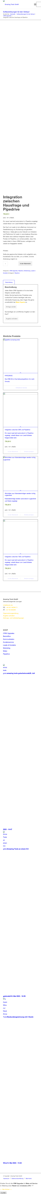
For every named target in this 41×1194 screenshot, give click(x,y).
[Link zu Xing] (36, 1176)
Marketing (6, 648)
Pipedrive (20, 270)
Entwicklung (27, 270)
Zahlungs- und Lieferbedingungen (13, 618)
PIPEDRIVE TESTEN (21, 388)
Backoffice (7, 636)
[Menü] (35, 4)
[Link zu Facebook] (33, 1176)
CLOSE (3, 1193)
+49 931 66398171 (12, 607)
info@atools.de (8, 605)
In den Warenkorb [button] (13, 451)
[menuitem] (6, 1178)
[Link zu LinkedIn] (29, 1176)
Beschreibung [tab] (8, 282)
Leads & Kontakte (9, 645)
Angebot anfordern (9, 616)
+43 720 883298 (10, 610)
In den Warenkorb (25, 263)
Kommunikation (8, 639)
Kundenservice (8, 642)
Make (5, 651)
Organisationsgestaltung (11, 613)
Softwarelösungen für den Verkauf (16, 11)
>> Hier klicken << (6, 1189)
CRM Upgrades (13, 270)
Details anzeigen (29, 451)
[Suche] (29, 4)
